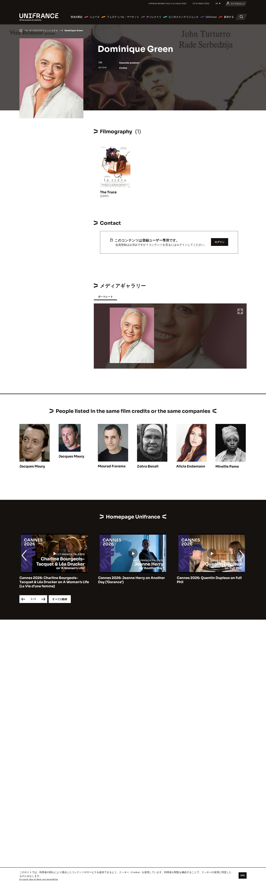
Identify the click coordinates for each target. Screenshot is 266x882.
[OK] (243, 875)
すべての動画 (59, 599)
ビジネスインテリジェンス (184, 16)
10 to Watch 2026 (201, 3)
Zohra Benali (147, 466)
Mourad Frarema (112, 466)
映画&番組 (76, 16)
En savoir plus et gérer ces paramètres (38, 879)
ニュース (95, 16)
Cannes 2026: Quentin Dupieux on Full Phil (130, 580)
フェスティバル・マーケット (123, 16)
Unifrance (211, 16)
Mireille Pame (227, 466)
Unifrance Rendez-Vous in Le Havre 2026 (167, 3)
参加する (229, 16)
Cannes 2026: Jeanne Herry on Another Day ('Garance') (52, 580)
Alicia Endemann (190, 466)
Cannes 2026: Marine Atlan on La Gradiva (211, 578)
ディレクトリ (153, 16)
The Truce (108, 192)
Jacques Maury (32, 466)
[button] (240, 311)
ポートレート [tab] (105, 296)
